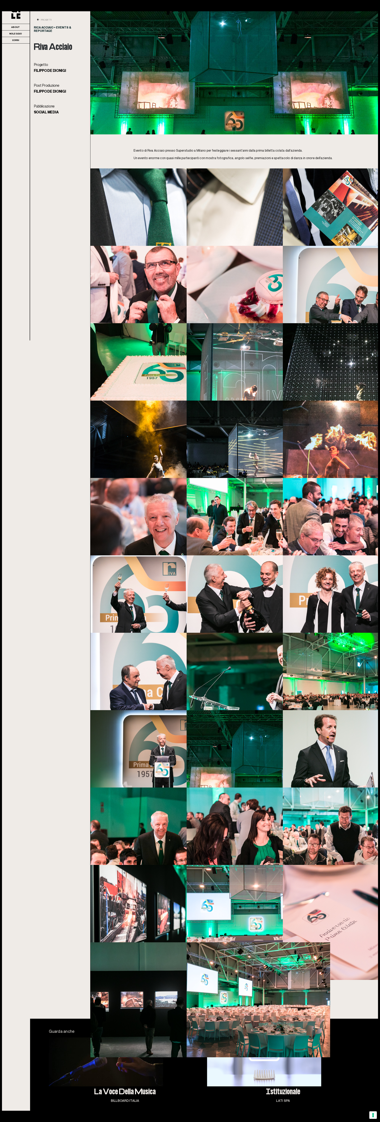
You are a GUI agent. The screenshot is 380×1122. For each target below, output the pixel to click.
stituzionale (283, 1092)
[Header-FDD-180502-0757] (234, 13)
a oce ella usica (125, 1092)
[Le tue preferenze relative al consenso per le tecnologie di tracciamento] (373, 1115)
